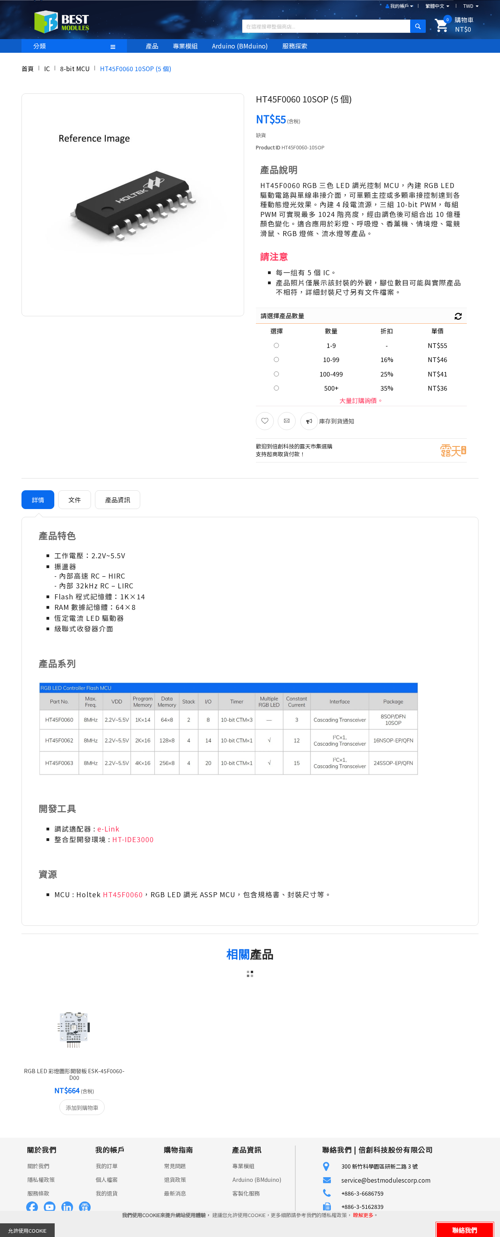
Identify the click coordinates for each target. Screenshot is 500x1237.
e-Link (108, 829)
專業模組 (243, 1166)
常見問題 (175, 1166)
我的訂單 (107, 1166)
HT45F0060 (123, 894)
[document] (250, 1224)
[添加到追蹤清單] (265, 421)
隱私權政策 (41, 1179)
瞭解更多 (363, 1215)
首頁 (27, 68)
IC (47, 68)
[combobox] (331, 26)
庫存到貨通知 (336, 421)
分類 (39, 45)
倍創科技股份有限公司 (396, 1149)
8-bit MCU (75, 68)
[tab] (37, 499)
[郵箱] (287, 421)
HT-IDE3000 (133, 839)
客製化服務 (246, 1193)
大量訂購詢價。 (361, 400)
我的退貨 (107, 1193)
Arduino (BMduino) (256, 1179)
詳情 (38, 499)
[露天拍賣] (453, 450)
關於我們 (38, 1166)
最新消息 (175, 1193)
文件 (74, 499)
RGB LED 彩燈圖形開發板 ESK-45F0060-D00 (74, 1074)
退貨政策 (175, 1179)
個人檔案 (107, 1179)
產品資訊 (117, 499)
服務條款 (38, 1193)
